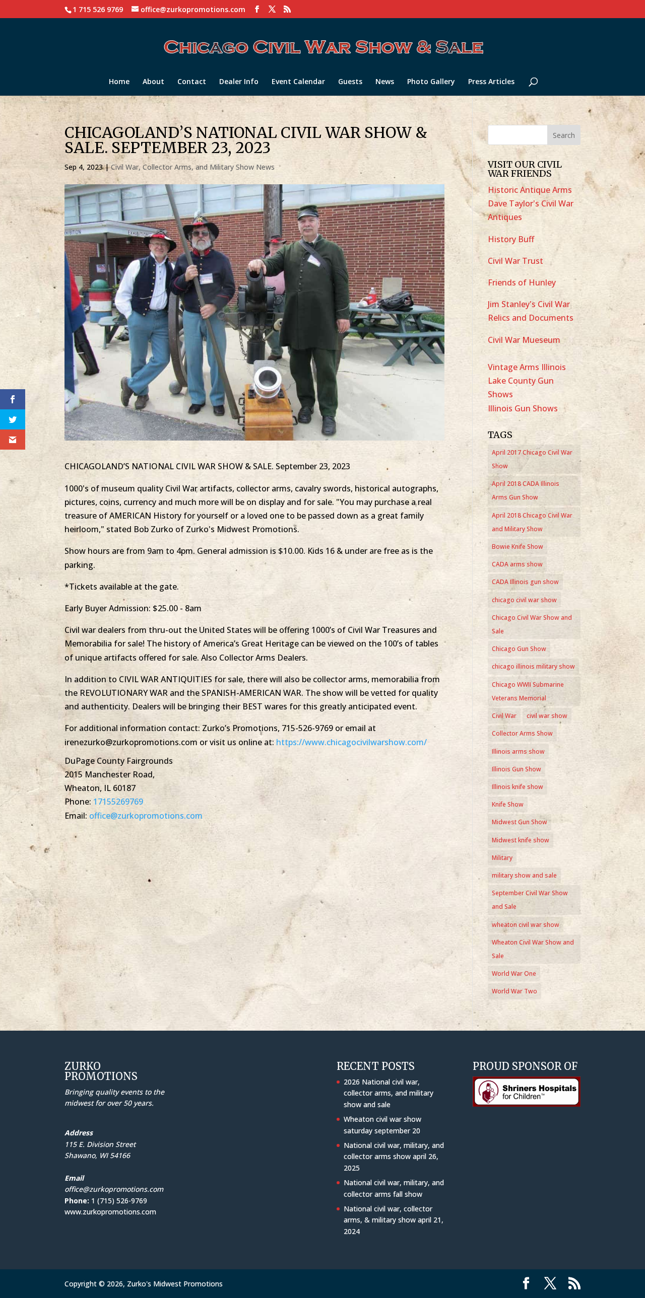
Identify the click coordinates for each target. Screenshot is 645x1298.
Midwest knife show (520, 840)
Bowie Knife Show (517, 546)
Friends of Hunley (522, 282)
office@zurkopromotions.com (146, 815)
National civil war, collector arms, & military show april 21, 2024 (393, 1220)
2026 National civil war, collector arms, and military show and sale (388, 1093)
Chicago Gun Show (519, 648)
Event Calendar (298, 82)
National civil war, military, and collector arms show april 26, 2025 (394, 1156)
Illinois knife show (517, 786)
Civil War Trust (515, 260)
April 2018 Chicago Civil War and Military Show (532, 522)
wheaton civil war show (525, 924)
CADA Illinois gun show (525, 582)
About (153, 82)
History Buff (511, 239)
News (384, 82)
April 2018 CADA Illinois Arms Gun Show (525, 490)
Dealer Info (239, 82)
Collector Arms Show (522, 733)
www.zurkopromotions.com (110, 1211)
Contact (191, 82)
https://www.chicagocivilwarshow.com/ (351, 742)
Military (502, 857)
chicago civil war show (524, 600)
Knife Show (508, 804)
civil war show (547, 715)
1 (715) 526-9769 (119, 1200)
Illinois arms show (518, 751)
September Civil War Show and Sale (530, 900)
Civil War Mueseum (524, 339)
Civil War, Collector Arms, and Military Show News (193, 167)
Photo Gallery (431, 82)
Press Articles (491, 82)
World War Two (514, 991)
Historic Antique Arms (530, 189)
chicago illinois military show (533, 666)
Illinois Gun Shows (523, 408)
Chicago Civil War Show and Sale (532, 624)
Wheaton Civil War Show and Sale (533, 949)
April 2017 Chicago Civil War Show (532, 459)
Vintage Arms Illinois (527, 367)
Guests (350, 82)
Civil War (504, 715)
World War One (514, 973)
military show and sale (524, 875)
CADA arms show (517, 564)
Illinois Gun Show (516, 769)
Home (119, 82)
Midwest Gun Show (519, 822)
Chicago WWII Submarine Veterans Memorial (528, 691)
